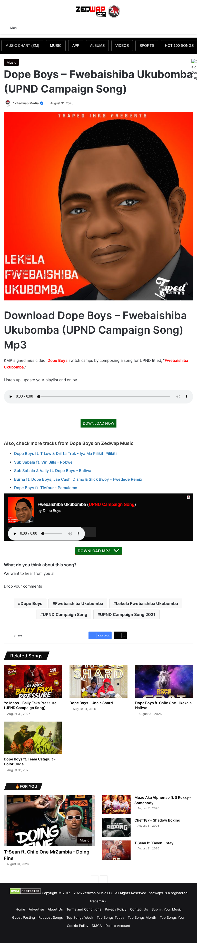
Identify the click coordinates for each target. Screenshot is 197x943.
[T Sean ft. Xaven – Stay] (116, 850)
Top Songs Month (142, 917)
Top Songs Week (79, 917)
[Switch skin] (181, 27)
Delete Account (117, 926)
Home (20, 909)
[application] (52, 532)
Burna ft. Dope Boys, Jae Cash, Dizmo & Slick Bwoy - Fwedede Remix (78, 479)
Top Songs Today (110, 917)
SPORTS (147, 45)
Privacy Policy (115, 909)
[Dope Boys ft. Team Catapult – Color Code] (33, 738)
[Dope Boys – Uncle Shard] (98, 681)
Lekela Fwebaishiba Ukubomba (147, 603)
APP (75, 45)
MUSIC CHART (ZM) (22, 45)
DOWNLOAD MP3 (94, 550)
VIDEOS (122, 45)
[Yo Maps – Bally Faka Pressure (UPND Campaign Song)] (33, 681)
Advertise (36, 909)
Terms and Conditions (83, 909)
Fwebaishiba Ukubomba (79, 603)
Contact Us (139, 909)
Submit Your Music (167, 909)
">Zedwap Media (26, 103)
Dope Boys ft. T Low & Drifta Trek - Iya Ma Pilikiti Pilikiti (65, 453)
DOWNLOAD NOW (98, 423)
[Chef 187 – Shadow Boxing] (116, 827)
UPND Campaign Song (111, 504)
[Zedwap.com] (98, 11)
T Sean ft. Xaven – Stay (153, 843)
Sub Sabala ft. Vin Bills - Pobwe (43, 462)
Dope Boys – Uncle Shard (91, 703)
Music (11, 62)
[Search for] (190, 27)
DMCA (97, 926)
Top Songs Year (172, 917)
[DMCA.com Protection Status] (25, 893)
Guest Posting (23, 917)
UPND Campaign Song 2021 (127, 614)
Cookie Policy (77, 926)
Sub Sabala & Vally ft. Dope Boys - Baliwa (52, 470)
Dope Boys (57, 360)
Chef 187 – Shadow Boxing (157, 820)
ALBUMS (97, 45)
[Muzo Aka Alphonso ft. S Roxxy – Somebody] (116, 804)
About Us (55, 909)
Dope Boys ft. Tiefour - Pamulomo (45, 487)
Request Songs (50, 917)
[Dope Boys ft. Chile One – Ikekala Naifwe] (164, 681)
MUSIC (56, 45)
